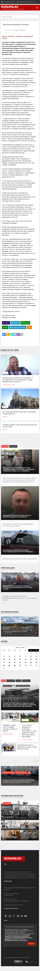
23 (36, 662)
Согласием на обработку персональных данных (18, 938)
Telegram (16, 323)
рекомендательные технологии (16, 940)
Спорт (20, 451)
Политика (18, 680)
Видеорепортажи (8, 772)
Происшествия (18, 488)
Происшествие (11, 680)
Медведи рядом (8, 734)
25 (9, 665)
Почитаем (7, 803)
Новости (5, 416)
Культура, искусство (8, 384)
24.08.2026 (6, 451)
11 (9, 659)
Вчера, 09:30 (7, 532)
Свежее (3, 680)
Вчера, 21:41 (25, 720)
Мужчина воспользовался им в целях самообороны (19, 559)
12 (14, 659)
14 (25, 659)
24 (4, 665)
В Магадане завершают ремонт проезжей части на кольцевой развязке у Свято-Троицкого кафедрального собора (18, 629)
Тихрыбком (31, 574)
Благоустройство (27, 739)
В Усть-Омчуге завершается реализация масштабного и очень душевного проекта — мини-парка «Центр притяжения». (29, 730)
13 (20, 659)
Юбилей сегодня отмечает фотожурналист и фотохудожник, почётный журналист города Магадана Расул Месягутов (17, 380)
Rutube (5, 327)
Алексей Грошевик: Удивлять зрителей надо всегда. (9, 837)
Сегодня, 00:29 (7, 720)
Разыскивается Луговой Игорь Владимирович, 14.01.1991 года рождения (17, 525)
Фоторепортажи (9, 612)
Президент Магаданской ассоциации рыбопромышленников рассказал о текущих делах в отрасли (19, 598)
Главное (14, 451)
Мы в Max (6, 323)
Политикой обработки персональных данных (17, 935)
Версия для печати (8, 36)
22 (31, 662)
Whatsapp (26, 323)
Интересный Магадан (18, 327)
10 (4, 659)
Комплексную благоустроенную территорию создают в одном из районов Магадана (18, 781)
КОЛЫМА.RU (9, 7)
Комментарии (13, 446)
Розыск (27, 488)
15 (31, 659)
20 (20, 662)
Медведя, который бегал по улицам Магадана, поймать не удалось (10, 728)
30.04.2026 (6, 574)
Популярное (5, 446)
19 (14, 662)
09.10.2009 (5, 407)
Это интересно (26, 680)
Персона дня (8, 30)
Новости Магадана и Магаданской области (13, 9)
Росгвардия (29, 532)
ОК (30, 327)
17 (4, 662)
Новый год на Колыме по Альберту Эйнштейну (28, 828)
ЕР (2, 752)
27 (20, 665)
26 (14, 665)
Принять (31, 944)
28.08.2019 (5, 373)
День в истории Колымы (22, 685)
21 (25, 662)
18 (9, 662)
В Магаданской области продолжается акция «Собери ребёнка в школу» (27, 747)
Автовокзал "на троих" (11, 814)
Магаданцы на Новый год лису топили (9, 828)
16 (36, 659)
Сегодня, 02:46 (7, 685)
